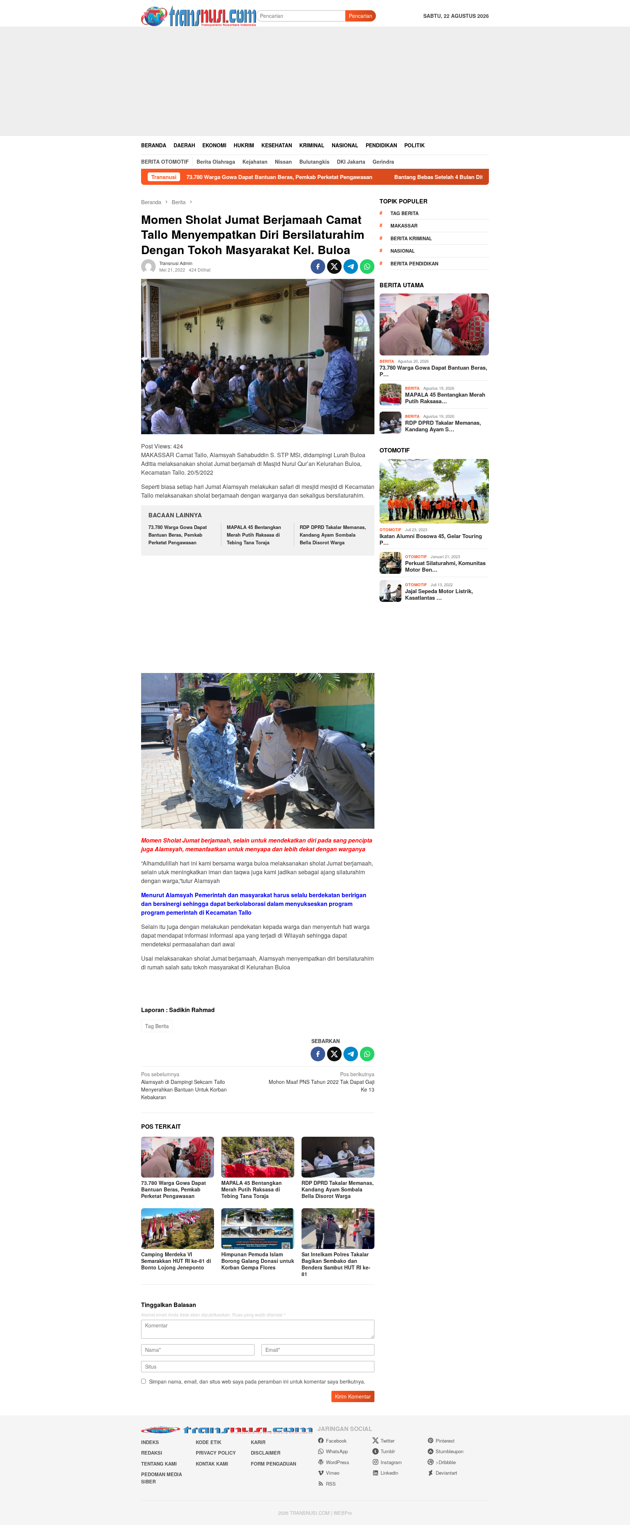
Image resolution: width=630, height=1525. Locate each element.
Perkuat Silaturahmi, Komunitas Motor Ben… (445, 566)
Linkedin (389, 1472)
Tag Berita (157, 1026)
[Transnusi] (198, 15)
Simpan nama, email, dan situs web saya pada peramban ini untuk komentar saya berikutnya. (257, 1381)
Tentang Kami (159, 1463)
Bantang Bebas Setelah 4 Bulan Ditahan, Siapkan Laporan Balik (416, 177)
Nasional (402, 250)
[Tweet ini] (334, 266)
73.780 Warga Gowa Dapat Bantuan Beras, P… (433, 370)
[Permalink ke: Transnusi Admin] (148, 265)
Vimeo (332, 1472)
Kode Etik (208, 1442)
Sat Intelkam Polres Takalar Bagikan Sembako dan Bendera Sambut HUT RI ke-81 (336, 1263)
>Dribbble (446, 1462)
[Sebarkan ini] (318, 266)
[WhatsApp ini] (367, 266)
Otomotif (390, 529)
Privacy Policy (216, 1452)
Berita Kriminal (411, 237)
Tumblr (388, 1451)
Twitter (387, 1440)
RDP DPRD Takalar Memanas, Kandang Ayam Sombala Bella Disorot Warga (333, 535)
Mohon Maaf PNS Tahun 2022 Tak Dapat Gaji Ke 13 (321, 1081)
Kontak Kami (212, 1463)
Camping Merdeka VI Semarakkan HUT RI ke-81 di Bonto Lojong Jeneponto (176, 1260)
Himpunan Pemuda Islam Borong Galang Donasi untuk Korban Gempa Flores (257, 1260)
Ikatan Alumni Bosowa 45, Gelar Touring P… (431, 539)
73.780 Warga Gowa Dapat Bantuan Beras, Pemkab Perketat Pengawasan (220, 177)
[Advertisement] (315, 81)
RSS (331, 1483)
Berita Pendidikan (414, 263)
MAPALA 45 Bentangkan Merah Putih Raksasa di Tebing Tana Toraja (254, 535)
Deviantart (446, 1472)
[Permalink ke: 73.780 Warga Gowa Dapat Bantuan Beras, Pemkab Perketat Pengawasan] (177, 1157)
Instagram (391, 1462)
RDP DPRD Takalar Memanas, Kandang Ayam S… (443, 425)
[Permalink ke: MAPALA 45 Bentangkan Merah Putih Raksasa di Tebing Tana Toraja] (257, 1157)
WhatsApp (337, 1451)
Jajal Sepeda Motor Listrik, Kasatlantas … (439, 594)
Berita (387, 361)
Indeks (150, 1442)
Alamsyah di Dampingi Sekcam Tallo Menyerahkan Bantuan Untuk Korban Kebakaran (184, 1085)
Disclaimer (265, 1452)
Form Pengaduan (273, 1463)
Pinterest (445, 1440)
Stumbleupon (449, 1451)
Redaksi (151, 1452)
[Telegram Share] (350, 266)
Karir (258, 1442)
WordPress (337, 1462)
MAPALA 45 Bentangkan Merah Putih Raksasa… (445, 397)
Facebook (336, 1440)
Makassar (403, 225)
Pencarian (360, 15)
